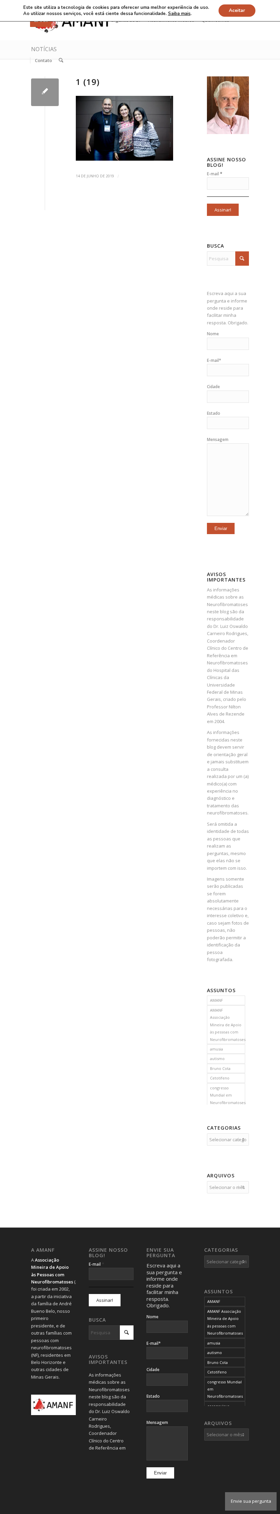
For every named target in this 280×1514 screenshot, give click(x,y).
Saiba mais (179, 14)
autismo (217, 1058)
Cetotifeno (219, 1078)
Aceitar (237, 10)
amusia (216, 1049)
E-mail (214, 174)
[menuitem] (43, 60)
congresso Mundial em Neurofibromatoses (227, 1095)
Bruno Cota (220, 1068)
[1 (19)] (45, 92)
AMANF (216, 1000)
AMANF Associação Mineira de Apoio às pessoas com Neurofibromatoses (227, 1025)
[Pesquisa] (61, 60)
